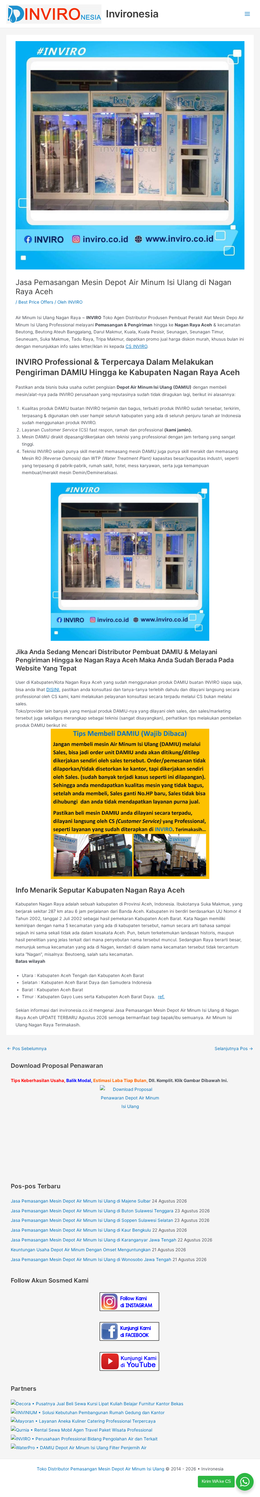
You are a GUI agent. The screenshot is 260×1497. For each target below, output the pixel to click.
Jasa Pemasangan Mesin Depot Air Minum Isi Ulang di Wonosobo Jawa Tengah (91, 1259)
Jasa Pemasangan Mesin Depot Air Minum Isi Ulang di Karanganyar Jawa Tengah (93, 1239)
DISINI (52, 689)
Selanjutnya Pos (234, 1048)
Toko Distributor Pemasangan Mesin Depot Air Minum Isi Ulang (100, 1468)
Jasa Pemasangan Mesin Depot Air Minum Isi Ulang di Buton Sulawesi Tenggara (92, 1210)
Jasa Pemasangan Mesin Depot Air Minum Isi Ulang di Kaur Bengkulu (81, 1230)
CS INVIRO (136, 346)
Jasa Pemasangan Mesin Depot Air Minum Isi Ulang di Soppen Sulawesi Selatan (92, 1220)
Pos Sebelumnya (27, 1048)
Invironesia (132, 14)
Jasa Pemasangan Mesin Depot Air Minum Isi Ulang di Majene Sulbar (81, 1200)
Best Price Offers (35, 302)
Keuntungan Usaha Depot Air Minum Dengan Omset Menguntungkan (81, 1249)
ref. (161, 996)
